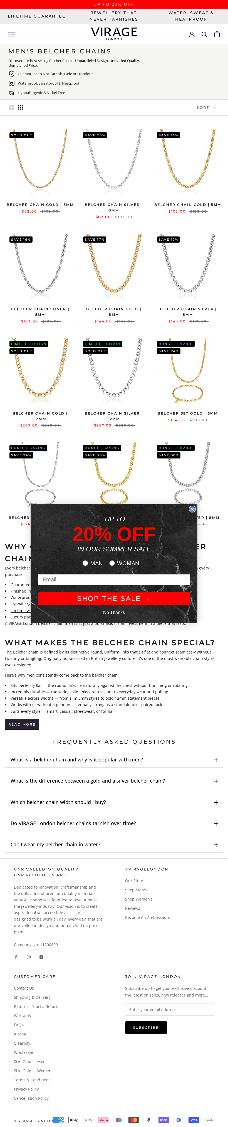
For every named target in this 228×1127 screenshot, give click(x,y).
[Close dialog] (192, 509)
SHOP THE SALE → (114, 598)
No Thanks (114, 612)
